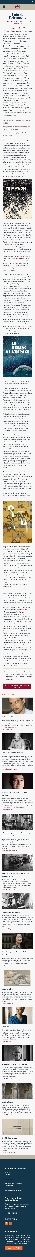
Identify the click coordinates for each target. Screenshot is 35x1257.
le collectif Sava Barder (10, 850)
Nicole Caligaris (8, 929)
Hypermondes (15, 27)
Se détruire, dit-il (8, 717)
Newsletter (12, 1213)
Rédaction (7, 1174)
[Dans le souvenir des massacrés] (17, 741)
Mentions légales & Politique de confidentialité (13, 1184)
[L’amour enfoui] (17, 978)
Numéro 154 (18, 24)
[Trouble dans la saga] (17, 1127)
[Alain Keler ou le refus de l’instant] (17, 1053)
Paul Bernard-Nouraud (10, 769)
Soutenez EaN (13, 1248)
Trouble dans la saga (9, 1138)
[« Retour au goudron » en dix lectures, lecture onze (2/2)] (17, 862)
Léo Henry (23, 609)
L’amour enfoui (7, 989)
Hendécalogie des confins (11, 912)
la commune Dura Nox (10, 809)
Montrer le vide (7, 1102)
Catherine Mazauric (9, 1152)
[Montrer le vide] (17, 1091)
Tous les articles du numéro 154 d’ (18, 686)
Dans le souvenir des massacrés (13, 752)
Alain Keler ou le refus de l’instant (14, 1064)
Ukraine (23, 498)
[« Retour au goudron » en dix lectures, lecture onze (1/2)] (17, 821)
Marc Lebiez (7, 1041)
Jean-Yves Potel (8, 1003)
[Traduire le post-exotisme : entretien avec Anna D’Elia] (17, 940)
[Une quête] (17, 1015)
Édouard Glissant (18, 258)
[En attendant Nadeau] (17, 6)
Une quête (5, 1026)
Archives (7, 1172)
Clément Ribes (8, 729)
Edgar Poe (7, 575)
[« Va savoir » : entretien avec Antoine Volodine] (17, 781)
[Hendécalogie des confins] (17, 901)
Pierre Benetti (8, 966)
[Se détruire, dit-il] (17, 705)
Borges (13, 626)
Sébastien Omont (11, 21)
